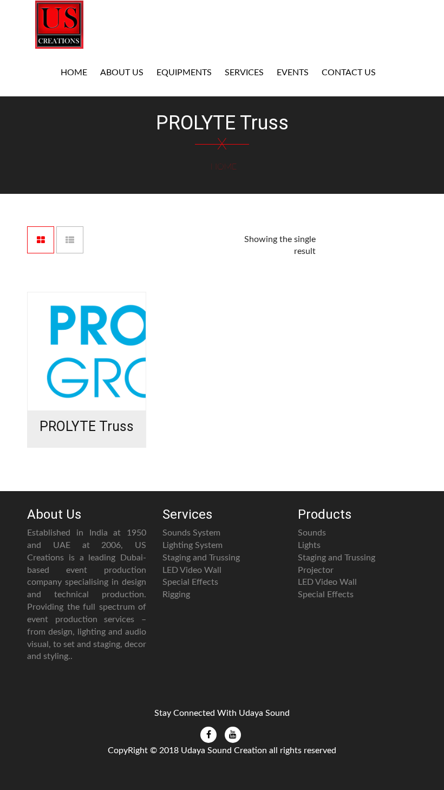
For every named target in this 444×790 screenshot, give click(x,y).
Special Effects (190, 582)
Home (74, 72)
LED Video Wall (191, 570)
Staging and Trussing (201, 557)
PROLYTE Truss (87, 426)
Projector (316, 570)
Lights (309, 545)
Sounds (312, 532)
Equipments (184, 72)
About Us (121, 72)
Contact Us (349, 72)
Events (293, 72)
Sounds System (191, 532)
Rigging (176, 594)
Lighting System (192, 545)
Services (244, 72)
